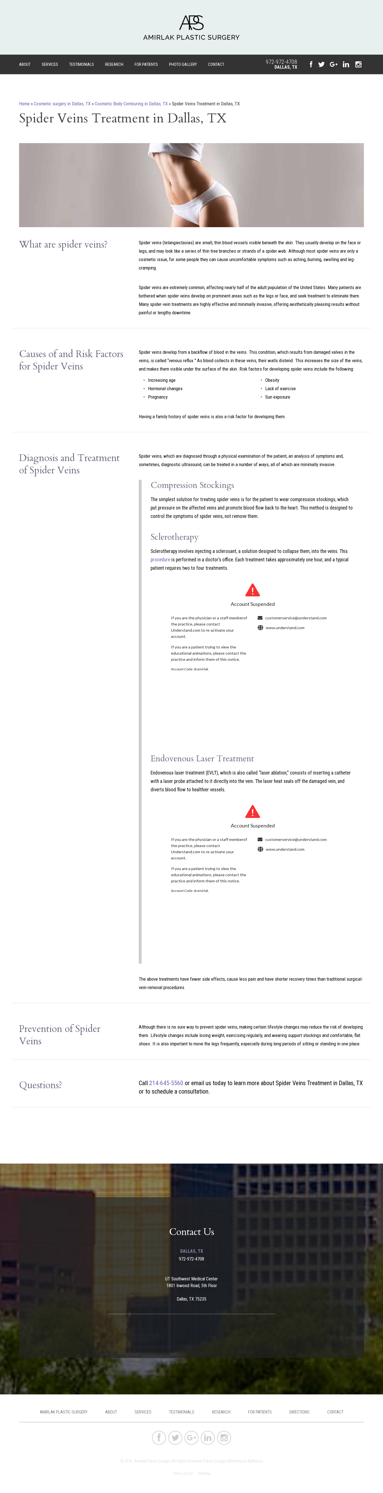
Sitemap (204, 1473)
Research (114, 64)
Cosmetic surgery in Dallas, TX (62, 103)
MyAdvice (255, 1461)
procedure (160, 559)
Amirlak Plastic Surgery (63, 1412)
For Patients (146, 64)
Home (24, 103)
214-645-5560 (166, 1083)
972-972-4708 (281, 62)
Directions (299, 1412)
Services (50, 64)
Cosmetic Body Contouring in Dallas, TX (131, 103)
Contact (216, 64)
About (25, 64)
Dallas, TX (285, 67)
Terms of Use (182, 1473)
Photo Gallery (183, 64)
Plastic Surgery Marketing (223, 1461)
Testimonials (81, 64)
